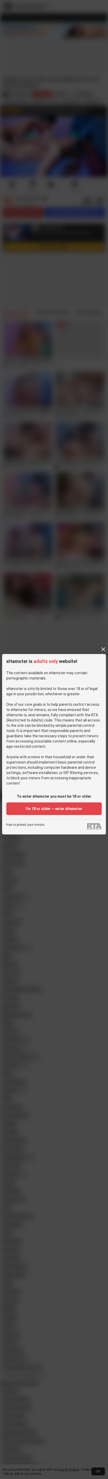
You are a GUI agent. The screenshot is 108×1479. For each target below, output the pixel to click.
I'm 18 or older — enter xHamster (54, 809)
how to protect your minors (25, 825)
